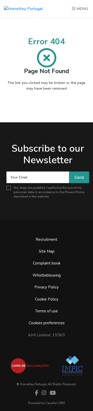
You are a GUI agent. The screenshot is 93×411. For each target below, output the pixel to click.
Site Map (47, 251)
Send (79, 177)
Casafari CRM (55, 403)
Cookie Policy (46, 299)
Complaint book (46, 263)
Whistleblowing (47, 275)
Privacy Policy (74, 192)
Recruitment (46, 239)
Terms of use (46, 311)
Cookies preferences (47, 323)
